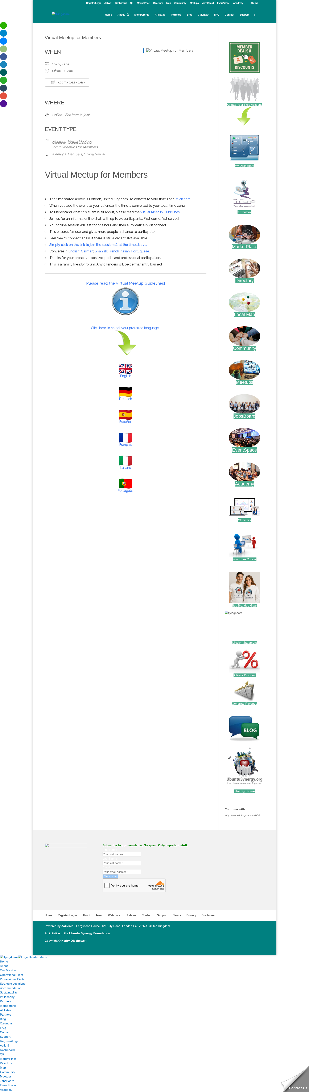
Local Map (244, 314)
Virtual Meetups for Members (75, 147)
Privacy (191, 915)
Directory (158, 3)
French (113, 251)
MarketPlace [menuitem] (8, 1058)
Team (99, 915)
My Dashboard (244, 165)
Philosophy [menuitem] (7, 997)
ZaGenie (67, 926)
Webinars (244, 520)
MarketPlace (143, 3)
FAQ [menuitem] (3, 1027)
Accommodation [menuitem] (10, 988)
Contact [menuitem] (5, 1032)
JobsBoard (208, 3)
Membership (141, 14)
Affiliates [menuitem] (5, 1010)
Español (125, 422)
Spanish (101, 251)
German (87, 251)
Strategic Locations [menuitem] (12, 983)
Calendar (203, 14)
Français (125, 445)
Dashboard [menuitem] (7, 1050)
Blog (189, 14)
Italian (125, 251)
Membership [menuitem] (8, 1005)
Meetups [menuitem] (6, 1076)
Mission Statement (244, 642)
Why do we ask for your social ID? (242, 815)
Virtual (100, 154)
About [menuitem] (4, 966)
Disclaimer (208, 915)
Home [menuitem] (4, 961)
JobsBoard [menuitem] (7, 1081)
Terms (177, 915)
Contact (229, 14)
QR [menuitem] (2, 1054)
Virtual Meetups (80, 142)
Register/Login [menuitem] (9, 1041)
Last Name (110, 858)
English (73, 251)
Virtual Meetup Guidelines (160, 212)
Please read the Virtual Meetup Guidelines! (125, 283)
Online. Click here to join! (71, 115)
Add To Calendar (70, 82)
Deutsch (125, 399)
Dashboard (120, 3)
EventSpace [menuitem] (8, 1085)
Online (88, 154)
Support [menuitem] (5, 1036)
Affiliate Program (245, 675)
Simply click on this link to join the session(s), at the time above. (98, 245)
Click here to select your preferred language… (125, 328)
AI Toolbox (244, 212)
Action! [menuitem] (4, 1045)
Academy (238, 3)
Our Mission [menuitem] (8, 970)
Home (108, 14)
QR (131, 3)
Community (180, 3)
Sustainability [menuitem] (8, 992)
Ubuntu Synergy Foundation (89, 933)
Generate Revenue (244, 703)
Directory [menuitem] (6, 1063)
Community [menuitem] (7, 1072)
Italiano (125, 468)
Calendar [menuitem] (6, 1023)
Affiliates (160, 14)
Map (168, 3)
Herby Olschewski (74, 940)
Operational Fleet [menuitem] (11, 974)
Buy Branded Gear (244, 605)
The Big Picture (244, 791)
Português (125, 491)
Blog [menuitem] (3, 1019)
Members (74, 154)
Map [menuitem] (3, 1067)
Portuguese (140, 251)
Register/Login (93, 3)
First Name (110, 849)
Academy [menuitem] (6, 1089)
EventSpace (223, 3)
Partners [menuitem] (5, 1001)
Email (106, 867)
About (121, 14)
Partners (176, 14)
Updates (131, 915)
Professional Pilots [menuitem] (12, 979)
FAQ (216, 14)
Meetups (194, 3)
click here (183, 199)
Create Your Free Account (244, 104)
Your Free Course (244, 559)
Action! (107, 3)
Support (244, 14)
